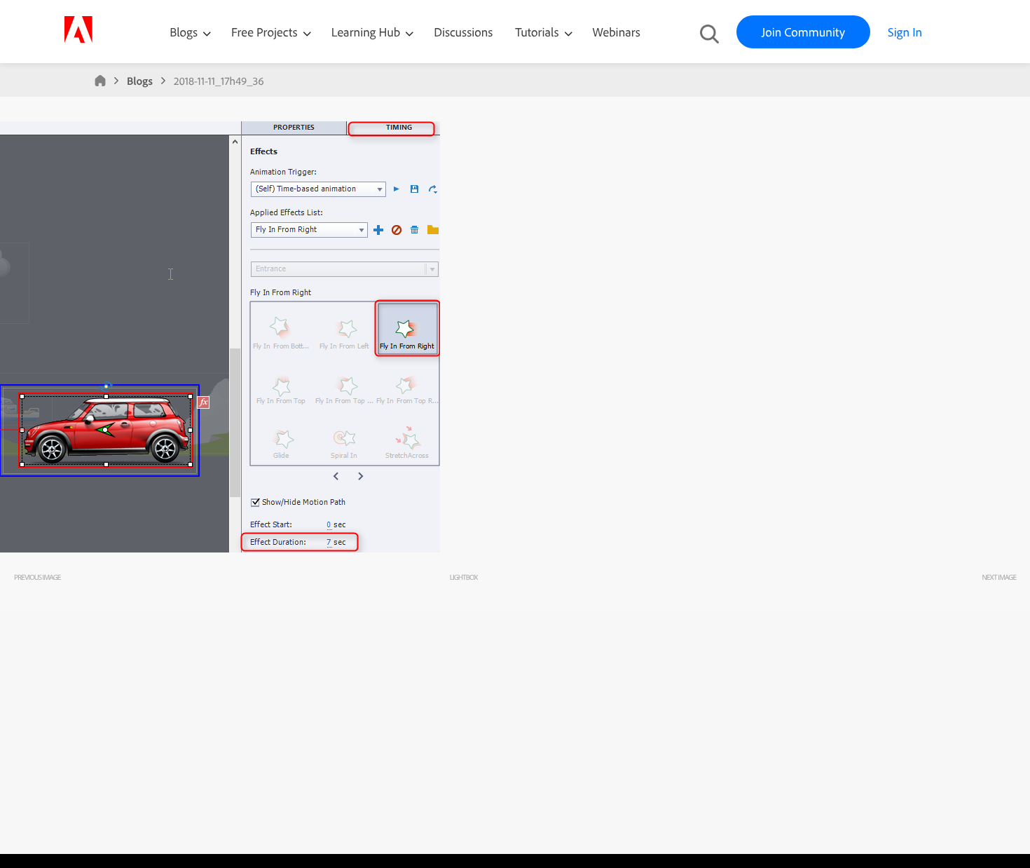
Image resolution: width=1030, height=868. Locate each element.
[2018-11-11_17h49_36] (220, 549)
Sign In (905, 32)
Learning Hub (367, 32)
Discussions (463, 32)
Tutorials (538, 32)
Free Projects (266, 32)
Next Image (999, 577)
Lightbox (463, 577)
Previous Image (37, 577)
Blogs (184, 32)
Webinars (616, 32)
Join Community (803, 32)
